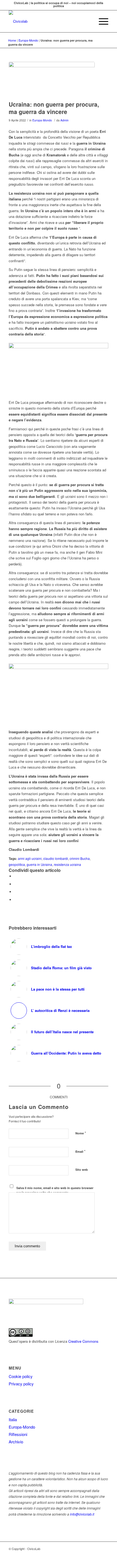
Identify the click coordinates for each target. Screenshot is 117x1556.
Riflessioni (18, 1434)
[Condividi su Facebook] (15, 876)
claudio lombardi (55, 858)
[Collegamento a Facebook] (104, 1549)
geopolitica (17, 864)
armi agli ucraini (30, 858)
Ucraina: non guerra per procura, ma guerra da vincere (54, 108)
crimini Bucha (80, 858)
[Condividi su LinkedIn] (15, 899)
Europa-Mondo (28, 40)
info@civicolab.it (82, 1514)
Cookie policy (21, 1376)
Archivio (16, 1441)
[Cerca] (88, 21)
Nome (80, 1132)
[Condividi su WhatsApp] (15, 891)
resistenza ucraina (67, 864)
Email (80, 1151)
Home (12, 40)
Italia (13, 1419)
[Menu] (100, 21)
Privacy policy (21, 1383)
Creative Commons (83, 1341)
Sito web (81, 1169)
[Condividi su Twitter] (15, 884)
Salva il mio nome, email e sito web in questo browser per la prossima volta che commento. (54, 1190)
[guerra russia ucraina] (52, 80)
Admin (64, 120)
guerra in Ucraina (39, 864)
